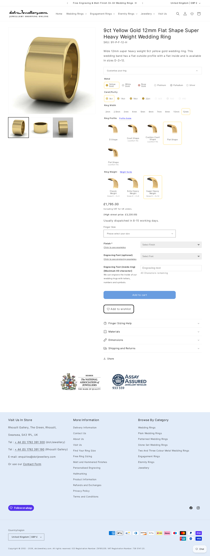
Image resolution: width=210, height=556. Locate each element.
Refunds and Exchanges (87, 485)
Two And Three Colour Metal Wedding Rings (163, 450)
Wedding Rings (147, 427)
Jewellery (143, 467)
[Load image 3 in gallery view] (63, 127)
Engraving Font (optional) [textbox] (120, 257)
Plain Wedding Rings (150, 433)
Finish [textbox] (115, 245)
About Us (78, 439)
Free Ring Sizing (82, 456)
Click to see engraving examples (120, 259)
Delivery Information (85, 427)
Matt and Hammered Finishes (90, 462)
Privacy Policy (81, 490)
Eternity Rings (146, 462)
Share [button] (110, 358)
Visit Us (77, 444)
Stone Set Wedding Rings (153, 444)
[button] (76, 13)
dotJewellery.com (43, 548)
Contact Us (79, 433)
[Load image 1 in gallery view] (18, 127)
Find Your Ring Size (84, 450)
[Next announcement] (142, 3)
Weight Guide (126, 172)
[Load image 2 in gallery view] (40, 127)
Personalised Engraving (86, 467)
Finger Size (110, 227)
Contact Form (32, 464)
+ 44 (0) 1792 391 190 (29, 449)
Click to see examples (115, 247)
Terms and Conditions (85, 496)
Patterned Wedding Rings (153, 439)
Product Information (84, 479)
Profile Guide (125, 118)
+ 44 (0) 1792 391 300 (30, 442)
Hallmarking (80, 473)
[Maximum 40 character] (120, 275)
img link (80, 375)
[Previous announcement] (67, 3)
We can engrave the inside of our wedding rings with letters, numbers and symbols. (120, 278)
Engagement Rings (149, 456)
